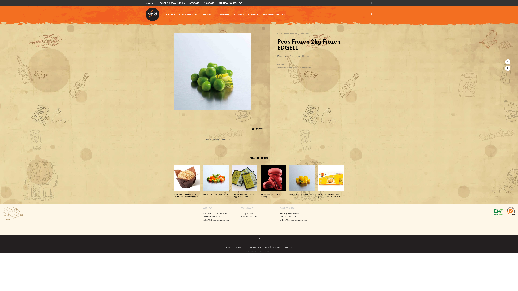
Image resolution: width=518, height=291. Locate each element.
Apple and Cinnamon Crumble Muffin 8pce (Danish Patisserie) (186, 195)
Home (279, 34)
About (169, 15)
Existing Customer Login (172, 3)
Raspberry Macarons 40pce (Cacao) (271, 195)
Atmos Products (188, 15)
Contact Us (240, 247)
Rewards (224, 15)
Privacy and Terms (259, 247)
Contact (253, 15)
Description (258, 129)
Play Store (209, 3)
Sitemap (277, 247)
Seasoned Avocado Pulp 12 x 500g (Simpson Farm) (243, 195)
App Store (194, 3)
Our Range (208, 15)
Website (288, 247)
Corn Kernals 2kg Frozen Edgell (301, 194)
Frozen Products (290, 34)
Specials (237, 15)
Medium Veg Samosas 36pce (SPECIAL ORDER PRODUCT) (329, 195)
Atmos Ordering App (274, 15)
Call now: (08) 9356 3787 (230, 3)
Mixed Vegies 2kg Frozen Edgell (215, 194)
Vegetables (304, 34)
